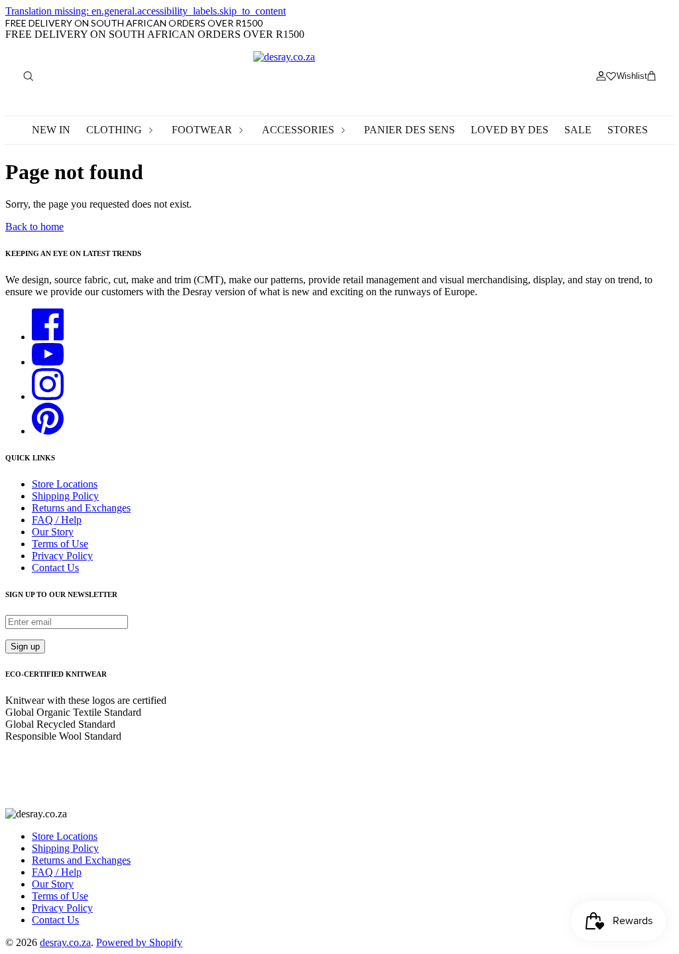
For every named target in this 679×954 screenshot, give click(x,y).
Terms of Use (60, 543)
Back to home (34, 226)
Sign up (25, 646)
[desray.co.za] (339, 76)
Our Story (53, 531)
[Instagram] (48, 396)
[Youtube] (48, 362)
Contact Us (55, 567)
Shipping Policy (65, 496)
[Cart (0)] (651, 76)
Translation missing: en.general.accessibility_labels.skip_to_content (145, 11)
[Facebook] (48, 336)
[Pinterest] (48, 431)
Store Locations (64, 484)
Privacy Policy (62, 555)
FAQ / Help (57, 519)
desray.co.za (65, 942)
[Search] (28, 76)
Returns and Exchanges (81, 507)
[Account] (601, 76)
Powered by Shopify (139, 942)
